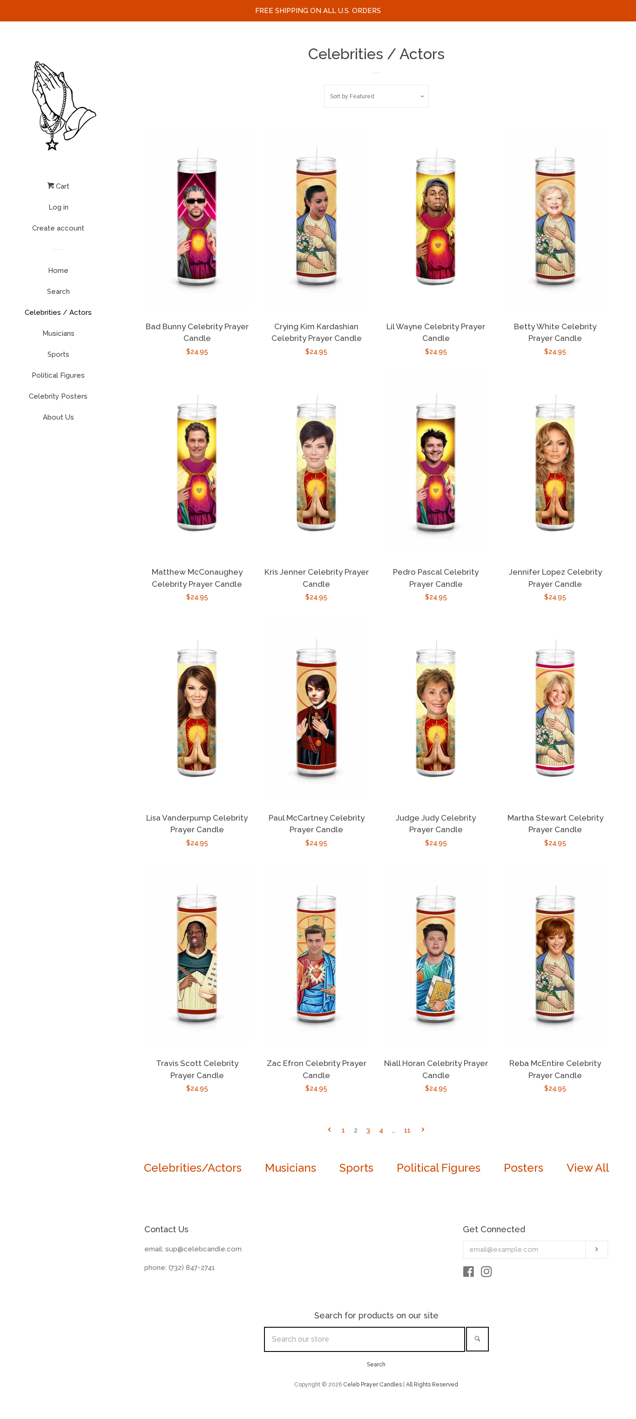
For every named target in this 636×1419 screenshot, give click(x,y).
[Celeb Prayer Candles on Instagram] (486, 1274)
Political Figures (58, 375)
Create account (58, 228)
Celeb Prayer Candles (372, 1384)
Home (58, 270)
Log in (58, 207)
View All (588, 1168)
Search (58, 291)
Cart (61, 186)
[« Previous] (329, 1130)
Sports (58, 354)
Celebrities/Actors (193, 1168)
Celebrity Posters (58, 396)
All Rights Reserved (432, 1384)
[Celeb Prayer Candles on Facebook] (468, 1274)
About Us (58, 417)
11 (407, 1130)
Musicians (58, 333)
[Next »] (423, 1130)
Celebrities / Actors (58, 312)
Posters (523, 1168)
